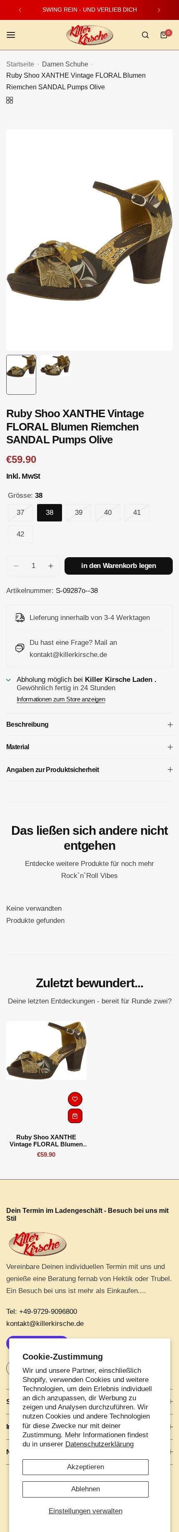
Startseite (20, 64)
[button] (20, 10)
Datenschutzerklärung (99, 1444)
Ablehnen (85, 1489)
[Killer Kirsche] (89, 35)
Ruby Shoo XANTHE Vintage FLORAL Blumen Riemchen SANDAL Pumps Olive (46, 1141)
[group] (89, 240)
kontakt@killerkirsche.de (45, 1324)
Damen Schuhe (65, 64)
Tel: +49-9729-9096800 (41, 1312)
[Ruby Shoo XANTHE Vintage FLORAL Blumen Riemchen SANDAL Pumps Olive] (46, 1074)
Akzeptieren (85, 1467)
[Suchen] (145, 35)
